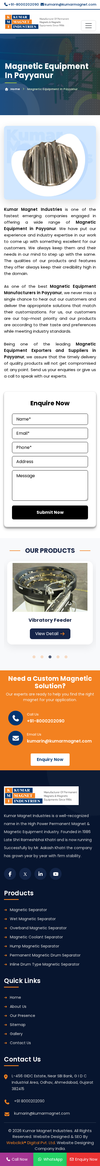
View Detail (46, 634)
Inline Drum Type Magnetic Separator (44, 964)
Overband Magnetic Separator (38, 928)
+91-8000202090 (23, 4)
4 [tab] (58, 657)
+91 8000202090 (29, 1101)
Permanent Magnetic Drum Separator (45, 955)
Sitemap (18, 1024)
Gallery (16, 1033)
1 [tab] (34, 657)
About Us (18, 1006)
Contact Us (20, 1042)
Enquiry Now (50, 759)
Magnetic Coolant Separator (36, 937)
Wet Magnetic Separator (33, 919)
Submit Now (50, 512)
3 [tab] (50, 657)
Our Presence (22, 1015)
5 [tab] (66, 657)
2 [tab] (42, 657)
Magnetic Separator (28, 909)
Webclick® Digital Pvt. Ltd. (31, 1142)
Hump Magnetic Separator (34, 946)
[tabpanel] (50, 603)
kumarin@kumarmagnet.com (70, 4)
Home (15, 89)
